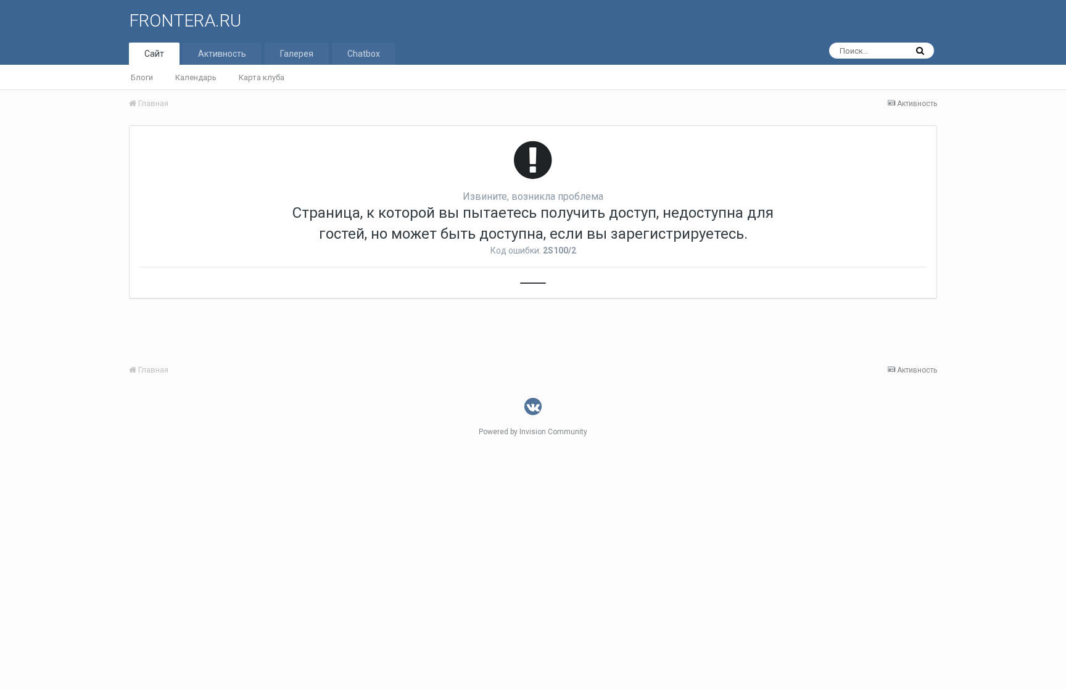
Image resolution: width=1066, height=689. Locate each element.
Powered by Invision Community (533, 431)
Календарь (196, 77)
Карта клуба (261, 77)
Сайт (154, 54)
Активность (222, 54)
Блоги (142, 77)
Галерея (296, 54)
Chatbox (363, 54)
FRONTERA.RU (185, 20)
